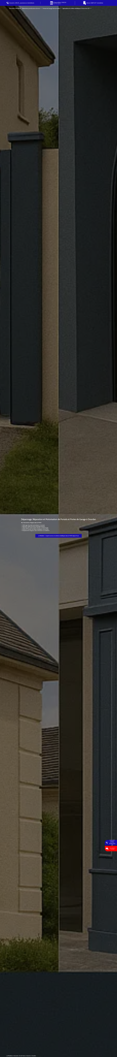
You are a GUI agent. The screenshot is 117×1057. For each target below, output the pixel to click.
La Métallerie (9, 1055)
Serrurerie (16, 1055)
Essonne (29, 1055)
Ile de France (22, 1055)
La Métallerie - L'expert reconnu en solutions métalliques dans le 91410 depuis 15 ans (58, 535)
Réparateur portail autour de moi (31, 8)
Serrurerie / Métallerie (15, 8)
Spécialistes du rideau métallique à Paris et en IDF (76, 8)
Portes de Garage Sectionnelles (51, 8)
